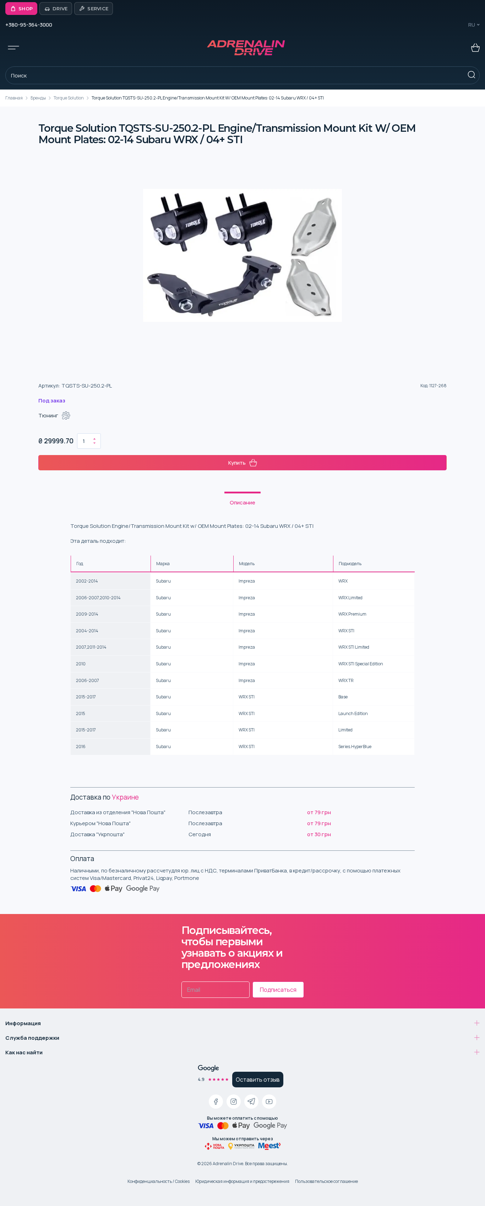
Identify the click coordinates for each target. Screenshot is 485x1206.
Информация (23, 1023)
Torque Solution (69, 98)
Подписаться (278, 990)
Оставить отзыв (258, 1079)
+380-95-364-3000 (28, 24)
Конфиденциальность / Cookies (158, 1181)
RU (471, 24)
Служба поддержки (32, 1038)
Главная (14, 98)
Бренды (38, 98)
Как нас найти (24, 1052)
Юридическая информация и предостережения (242, 1181)
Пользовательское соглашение (326, 1181)
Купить (237, 462)
